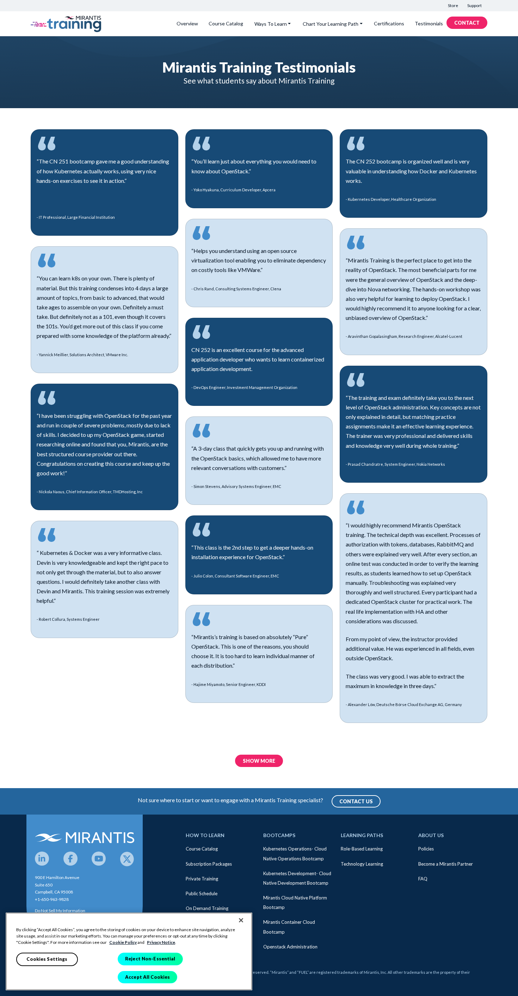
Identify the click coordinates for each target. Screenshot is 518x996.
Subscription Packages (209, 864)
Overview (187, 23)
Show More (259, 761)
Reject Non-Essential (150, 958)
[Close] (241, 920)
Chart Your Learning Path (330, 24)
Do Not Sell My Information (60, 910)
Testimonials (429, 23)
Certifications (389, 23)
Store (453, 5)
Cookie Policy (123, 942)
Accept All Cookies (147, 976)
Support (474, 5)
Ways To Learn (270, 24)
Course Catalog (226, 23)
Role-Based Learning (362, 849)
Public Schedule (201, 893)
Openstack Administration (290, 946)
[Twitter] (127, 859)
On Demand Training (207, 908)
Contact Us (356, 801)
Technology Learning (362, 864)
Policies (426, 849)
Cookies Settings (46, 959)
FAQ (422, 878)
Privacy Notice (161, 942)
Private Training (202, 878)
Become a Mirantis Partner (445, 864)
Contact (467, 23)
